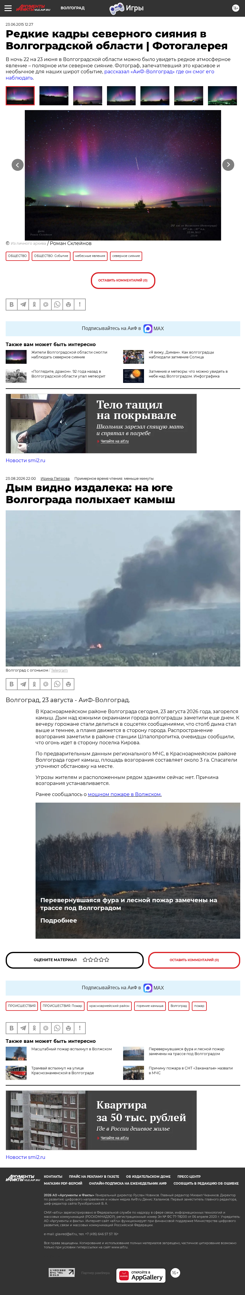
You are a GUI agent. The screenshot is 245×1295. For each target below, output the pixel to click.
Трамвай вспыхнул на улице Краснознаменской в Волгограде (62, 1070)
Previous (17, 165)
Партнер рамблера (95, 1273)
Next (228, 165)
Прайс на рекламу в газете (94, 1177)
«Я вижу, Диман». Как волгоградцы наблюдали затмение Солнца (181, 354)
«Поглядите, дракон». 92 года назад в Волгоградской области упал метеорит (68, 373)
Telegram (59, 670)
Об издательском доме (148, 1177)
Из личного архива (28, 243)
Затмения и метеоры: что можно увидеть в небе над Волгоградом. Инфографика (188, 373)
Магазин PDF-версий (63, 1184)
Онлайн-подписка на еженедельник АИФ (128, 1184)
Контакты (53, 1177)
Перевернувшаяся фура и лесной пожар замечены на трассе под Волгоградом (128, 904)
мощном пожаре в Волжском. (125, 794)
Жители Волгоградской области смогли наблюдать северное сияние (69, 354)
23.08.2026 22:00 (21, 478)
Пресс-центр (188, 1177)
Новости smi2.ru (25, 460)
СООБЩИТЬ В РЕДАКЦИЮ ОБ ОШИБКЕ (206, 1184)
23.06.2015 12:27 (19, 24)
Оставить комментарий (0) (123, 280)
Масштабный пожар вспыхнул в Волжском (71, 1049)
